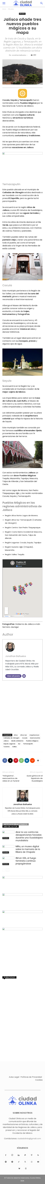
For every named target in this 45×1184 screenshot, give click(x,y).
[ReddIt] (32, 760)
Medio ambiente (17, 741)
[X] (10, 760)
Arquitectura (34, 735)
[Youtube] (38, 1161)
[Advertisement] (22, 706)
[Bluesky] (19, 1168)
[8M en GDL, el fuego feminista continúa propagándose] (8, 861)
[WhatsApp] (21, 760)
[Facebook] (4, 760)
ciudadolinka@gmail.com (29, 1138)
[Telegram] (12, 1161)
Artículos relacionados (15, 824)
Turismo (6, 747)
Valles (14, 747)
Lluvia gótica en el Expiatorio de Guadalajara (35, 778)
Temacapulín (28, 744)
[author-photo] (22, 796)
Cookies (39, 1080)
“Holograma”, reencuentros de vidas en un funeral (10, 778)
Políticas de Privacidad (31, 1077)
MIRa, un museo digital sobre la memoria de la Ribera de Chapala (28, 849)
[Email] (24, 676)
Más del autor (10, 826)
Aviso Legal (14, 1077)
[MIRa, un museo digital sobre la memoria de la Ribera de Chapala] (8, 849)
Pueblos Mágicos (32, 741)
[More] (38, 760)
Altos (16, 735)
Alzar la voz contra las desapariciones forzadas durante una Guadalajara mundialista (29, 836)
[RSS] (38, 1155)
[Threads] (25, 1168)
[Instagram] (12, 1155)
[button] (4, 3)
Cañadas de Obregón (11, 738)
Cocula (24, 738)
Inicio (4, 9)
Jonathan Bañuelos (19, 55)
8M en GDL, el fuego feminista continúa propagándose (26, 861)
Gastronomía (35, 738)
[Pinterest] (15, 760)
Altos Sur (23, 735)
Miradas (11, 9)
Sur (19, 744)
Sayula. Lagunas (9, 744)
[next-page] (7, 869)
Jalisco (6, 741)
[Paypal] (25, 1155)
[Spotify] (5, 1161)
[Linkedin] (26, 760)
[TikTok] (18, 1161)
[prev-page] (3, 869)
